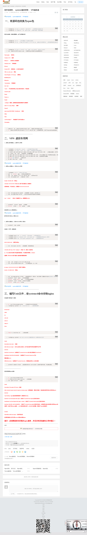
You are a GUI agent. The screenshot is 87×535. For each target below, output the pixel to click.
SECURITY (76, 52)
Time (65, 2)
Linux (9, 448)
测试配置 (71, 96)
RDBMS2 (76, 62)
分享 (10, 436)
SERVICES (66, 55)
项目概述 (76, 96)
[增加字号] (55, 12)
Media (42, 2)
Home (37, 2)
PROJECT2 (76, 65)
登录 (28, 488)
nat (73, 85)
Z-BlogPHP (41, 501)
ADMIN (75, 57)
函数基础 (65, 96)
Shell (75, 47)
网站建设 (76, 40)
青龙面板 (72, 93)
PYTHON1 (66, 60)
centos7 (65, 82)
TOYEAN (51, 501)
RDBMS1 (66, 62)
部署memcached (76, 90)
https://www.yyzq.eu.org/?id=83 (17, 444)
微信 (17, 452)
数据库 (75, 67)
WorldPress (76, 42)
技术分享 (66, 40)
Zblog (65, 42)
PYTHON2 (76, 60)
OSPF (64, 85)
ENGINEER (66, 57)
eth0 (69, 82)
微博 (12, 452)
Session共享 (66, 93)
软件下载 (53, 2)
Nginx (72, 88)
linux (64, 88)
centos (27, 448)
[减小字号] (57, 12)
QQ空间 (23, 452)
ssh (73, 82)
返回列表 (53, 457)
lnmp (68, 88)
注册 (41, 488)
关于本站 (70, 2)
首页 (8, 6)
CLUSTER (66, 52)
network (69, 85)
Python (65, 67)
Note (47, 2)
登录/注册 (81, 2)
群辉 (81, 96)
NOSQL (65, 65)
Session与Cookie (67, 90)
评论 (13, 493)
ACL (80, 82)
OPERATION (18, 6)
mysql (68, 80)
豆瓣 (20, 452)
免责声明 (22, 448)
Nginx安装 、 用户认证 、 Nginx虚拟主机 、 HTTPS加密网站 (13, 468)
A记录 (33, 448)
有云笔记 (12, 6)
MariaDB (76, 69)
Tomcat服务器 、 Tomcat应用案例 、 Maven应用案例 (21, 456)
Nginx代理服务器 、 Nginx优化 (40, 468)
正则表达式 (78, 85)
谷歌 (64, 80)
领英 (25, 452)
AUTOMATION (77, 50)
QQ (14, 452)
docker (77, 93)
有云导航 (59, 2)
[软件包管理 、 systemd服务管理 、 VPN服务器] (16, 16)
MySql (65, 69)
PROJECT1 (76, 55)
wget (77, 82)
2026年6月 (72, 17)
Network (65, 47)
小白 (7, 12)
